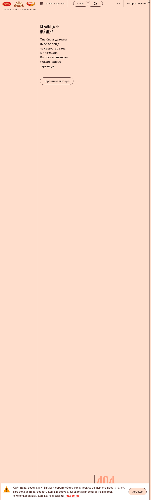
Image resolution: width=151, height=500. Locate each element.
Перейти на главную (57, 81)
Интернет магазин (137, 3)
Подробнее (72, 495)
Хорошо (137, 491)
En (118, 3)
